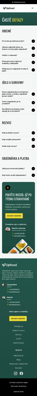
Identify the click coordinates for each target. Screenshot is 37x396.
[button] (32, 8)
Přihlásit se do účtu (19, 2)
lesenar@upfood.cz (19, 236)
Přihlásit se (18, 326)
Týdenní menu (18, 331)
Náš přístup (18, 356)
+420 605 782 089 (19, 233)
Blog (19, 360)
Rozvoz (18, 335)
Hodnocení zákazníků (18, 364)
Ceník (18, 339)
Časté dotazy (18, 343)
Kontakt (18, 368)
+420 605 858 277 (14, 289)
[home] (8, 8)
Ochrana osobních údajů (18, 382)
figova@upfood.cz (14, 292)
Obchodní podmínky (18, 386)
